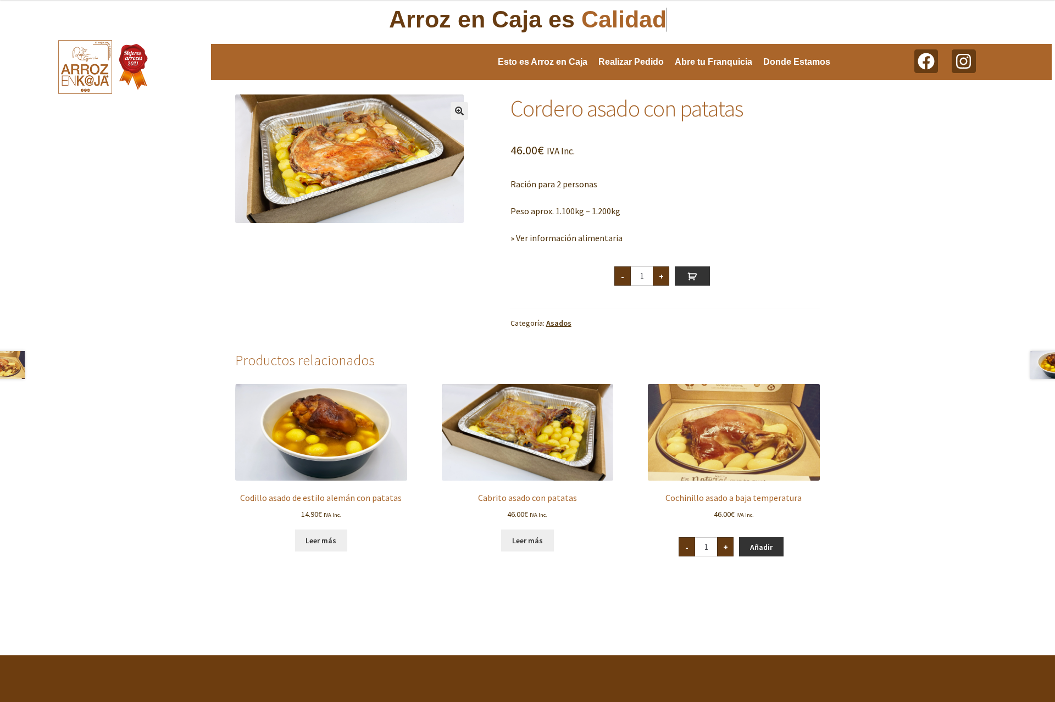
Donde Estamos (796, 61)
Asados (558, 323)
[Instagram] (963, 61)
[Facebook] (926, 61)
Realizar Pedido (631, 61)
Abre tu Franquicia (713, 61)
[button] (459, 111)
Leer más (321, 540)
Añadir (692, 276)
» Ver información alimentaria (566, 237)
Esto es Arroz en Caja (542, 61)
